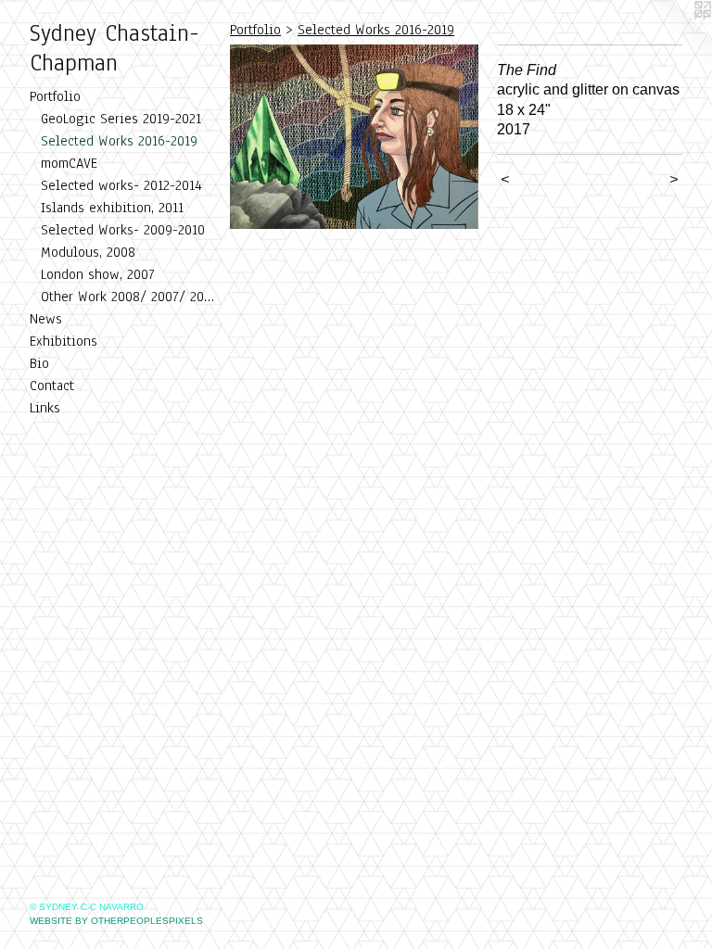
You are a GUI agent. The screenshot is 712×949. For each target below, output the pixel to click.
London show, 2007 (98, 274)
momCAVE (69, 163)
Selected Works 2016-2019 (119, 141)
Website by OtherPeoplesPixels (116, 921)
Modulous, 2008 (88, 252)
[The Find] (354, 136)
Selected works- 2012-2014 (121, 185)
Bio (39, 363)
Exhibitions (63, 341)
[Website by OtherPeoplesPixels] (675, 37)
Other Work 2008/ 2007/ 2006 (128, 296)
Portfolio (55, 96)
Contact (52, 385)
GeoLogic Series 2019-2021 (121, 118)
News (46, 319)
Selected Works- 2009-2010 (123, 230)
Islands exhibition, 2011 (112, 207)
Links (45, 408)
